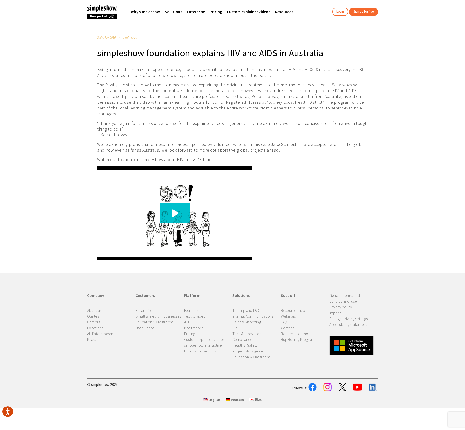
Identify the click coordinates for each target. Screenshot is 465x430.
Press (91, 339)
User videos (145, 327)
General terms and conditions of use (344, 298)
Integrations (193, 327)
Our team (95, 316)
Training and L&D (245, 310)
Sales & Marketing (246, 322)
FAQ (284, 322)
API (186, 322)
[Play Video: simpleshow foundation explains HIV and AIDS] (175, 213)
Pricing (189, 333)
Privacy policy (340, 307)
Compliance (242, 339)
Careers (93, 322)
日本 (258, 400)
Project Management (249, 351)
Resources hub (293, 310)
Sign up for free (363, 11)
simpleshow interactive (203, 345)
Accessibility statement (348, 324)
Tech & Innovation (247, 333)
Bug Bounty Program (298, 339)
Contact (287, 327)
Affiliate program (100, 333)
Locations (95, 327)
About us (94, 310)
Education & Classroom (154, 322)
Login (340, 11)
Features (191, 310)
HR (234, 327)
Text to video (195, 316)
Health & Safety (245, 345)
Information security (200, 351)
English (214, 400)
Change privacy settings (348, 318)
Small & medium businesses (158, 316)
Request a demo (294, 333)
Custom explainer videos (204, 339)
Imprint (335, 312)
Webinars (288, 316)
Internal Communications (252, 316)
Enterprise (144, 310)
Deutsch (237, 400)
